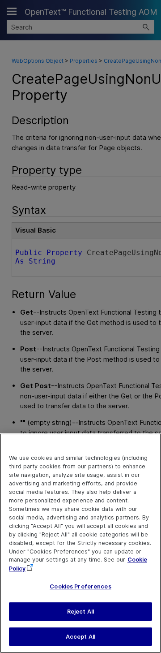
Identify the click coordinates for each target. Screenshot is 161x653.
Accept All (80, 636)
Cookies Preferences (80, 586)
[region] (80, 543)
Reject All (80, 611)
